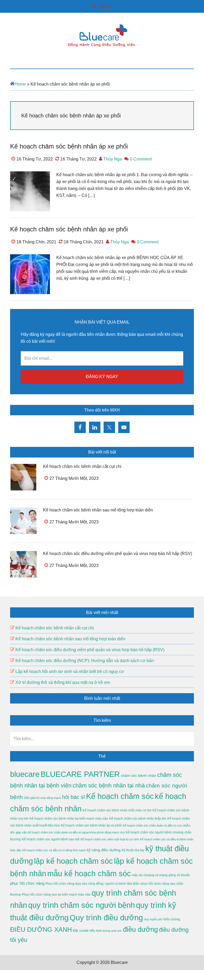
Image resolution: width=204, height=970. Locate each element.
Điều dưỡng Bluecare (102, 35)
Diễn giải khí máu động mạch (42, 797)
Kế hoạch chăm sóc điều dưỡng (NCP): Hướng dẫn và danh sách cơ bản (84, 660)
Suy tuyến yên (153, 919)
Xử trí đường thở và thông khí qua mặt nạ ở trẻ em (62, 682)
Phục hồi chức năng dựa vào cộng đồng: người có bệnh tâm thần (92, 884)
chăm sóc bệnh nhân (138, 775)
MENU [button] (105, 6)
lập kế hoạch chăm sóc (73, 861)
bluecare (25, 774)
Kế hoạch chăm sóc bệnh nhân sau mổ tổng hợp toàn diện (98, 510)
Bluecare (119, 962)
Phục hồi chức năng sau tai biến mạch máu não (56, 894)
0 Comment (141, 159)
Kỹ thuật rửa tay (133, 850)
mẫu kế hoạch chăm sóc (89, 873)
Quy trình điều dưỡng (106, 917)
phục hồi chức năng (27, 883)
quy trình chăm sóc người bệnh (81, 905)
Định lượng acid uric (109, 930)
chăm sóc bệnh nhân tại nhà (109, 785)
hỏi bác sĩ (73, 797)
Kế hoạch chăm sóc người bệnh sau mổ (50, 839)
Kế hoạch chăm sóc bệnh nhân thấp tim (137, 818)
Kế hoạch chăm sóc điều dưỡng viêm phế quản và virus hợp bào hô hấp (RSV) (117, 553)
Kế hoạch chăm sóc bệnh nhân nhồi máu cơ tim (117, 810)
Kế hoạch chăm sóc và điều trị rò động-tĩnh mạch (54, 850)
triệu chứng (172, 919)
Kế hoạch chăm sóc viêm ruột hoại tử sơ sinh (109, 839)
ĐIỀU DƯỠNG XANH (41, 929)
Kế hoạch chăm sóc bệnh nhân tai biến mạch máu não (68, 818)
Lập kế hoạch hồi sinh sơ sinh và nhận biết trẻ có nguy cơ (69, 671)
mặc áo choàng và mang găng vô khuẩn (161, 875)
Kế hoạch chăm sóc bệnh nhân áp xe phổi (69, 146)
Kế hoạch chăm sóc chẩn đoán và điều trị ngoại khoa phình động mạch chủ (76, 832)
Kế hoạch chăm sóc (120, 796)
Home (20, 84)
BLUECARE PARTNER (80, 774)
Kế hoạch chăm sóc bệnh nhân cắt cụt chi (82, 466)
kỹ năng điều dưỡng (104, 850)
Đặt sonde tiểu (84, 931)
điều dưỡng (140, 929)
